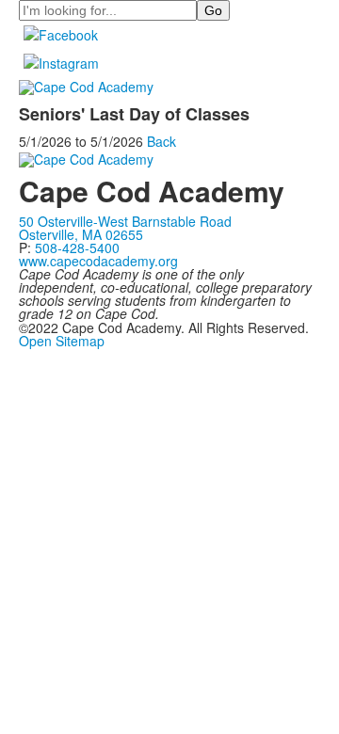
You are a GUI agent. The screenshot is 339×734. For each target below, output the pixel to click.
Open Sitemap (62, 340)
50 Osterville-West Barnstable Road (125, 221)
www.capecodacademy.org (98, 260)
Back (161, 141)
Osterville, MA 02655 (81, 234)
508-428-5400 (77, 247)
